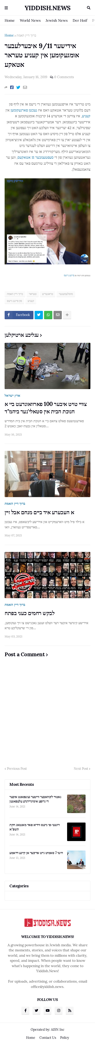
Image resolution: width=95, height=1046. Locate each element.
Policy (64, 1038)
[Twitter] (18, 87)
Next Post (81, 769)
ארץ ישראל (12, 395)
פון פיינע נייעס (14, 301)
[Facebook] (12, 87)
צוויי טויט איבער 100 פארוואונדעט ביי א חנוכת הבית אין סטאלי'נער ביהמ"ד (46, 407)
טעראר (32, 294)
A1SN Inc (57, 1029)
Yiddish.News (48, 8)
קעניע (86, 116)
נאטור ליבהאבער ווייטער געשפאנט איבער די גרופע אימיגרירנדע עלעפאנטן (35, 799)
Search (88, 8)
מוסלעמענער (66, 294)
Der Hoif (80, 20)
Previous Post (17, 769)
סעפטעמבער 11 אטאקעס (35, 157)
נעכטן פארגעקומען (24, 110)
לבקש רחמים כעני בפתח (29, 613)
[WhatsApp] (48, 315)
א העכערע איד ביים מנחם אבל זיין (39, 512)
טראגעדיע (47, 294)
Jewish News (57, 20)
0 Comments (64, 77)
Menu (6, 8)
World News (30, 20)
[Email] (25, 87)
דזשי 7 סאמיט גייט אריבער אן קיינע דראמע (36, 853)
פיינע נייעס (69, 275)
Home (10, 20)
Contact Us (47, 1038)
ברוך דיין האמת (26, 35)
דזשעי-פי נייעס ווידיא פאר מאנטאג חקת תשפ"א (34, 827)
